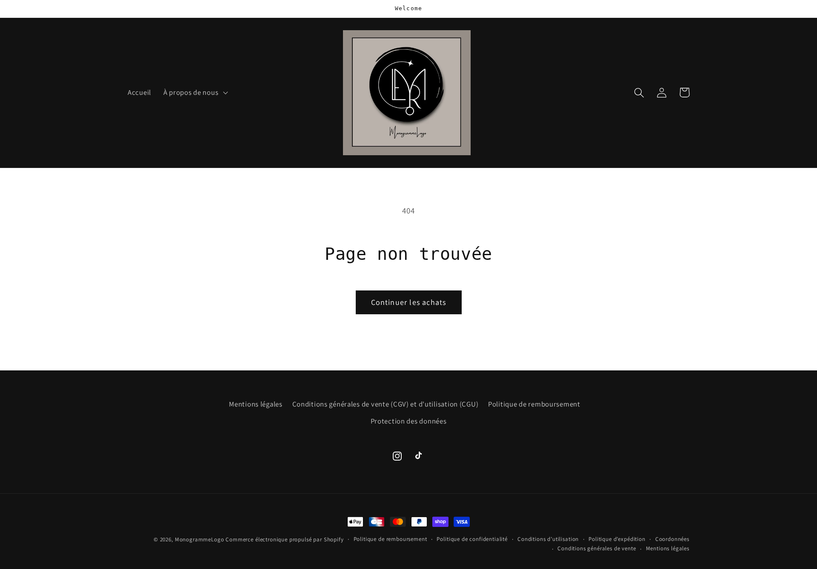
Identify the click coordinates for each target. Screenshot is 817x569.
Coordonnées (672, 539)
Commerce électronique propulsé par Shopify (284, 539)
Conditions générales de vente (596, 548)
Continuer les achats (408, 302)
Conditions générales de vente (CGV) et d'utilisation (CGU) (385, 404)
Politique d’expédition (616, 539)
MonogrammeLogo (199, 539)
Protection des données (409, 421)
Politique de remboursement (534, 404)
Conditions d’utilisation (548, 539)
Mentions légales (256, 404)
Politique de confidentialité (472, 539)
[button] (194, 92)
